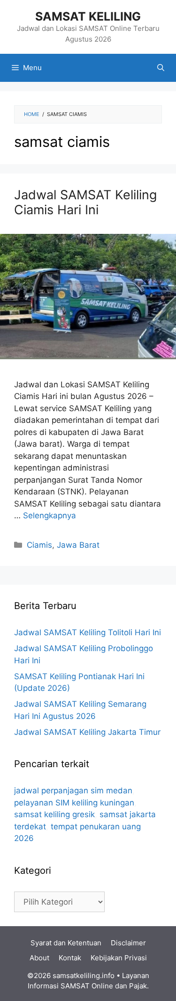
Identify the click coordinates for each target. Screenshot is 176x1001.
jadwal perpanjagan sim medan (73, 790)
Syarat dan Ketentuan (66, 942)
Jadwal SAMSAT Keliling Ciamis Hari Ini (85, 202)
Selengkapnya (49, 515)
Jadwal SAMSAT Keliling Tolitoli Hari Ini (87, 632)
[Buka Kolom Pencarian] (161, 68)
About (39, 957)
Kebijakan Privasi (119, 957)
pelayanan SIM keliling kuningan (74, 802)
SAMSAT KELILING (88, 16)
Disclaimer (128, 942)
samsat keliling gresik (54, 814)
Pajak (138, 985)
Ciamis (39, 545)
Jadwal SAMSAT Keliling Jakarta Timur (87, 732)
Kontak (70, 957)
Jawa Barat (78, 545)
